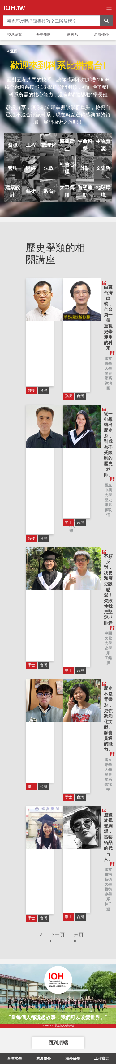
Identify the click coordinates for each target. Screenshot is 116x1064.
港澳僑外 (101, 34)
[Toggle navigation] (109, 8)
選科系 (72, 34)
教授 (31, 390)
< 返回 (12, 51)
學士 (68, 522)
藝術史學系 (108, 894)
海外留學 (72, 1058)
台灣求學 (14, 1058)
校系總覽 (14, 34)
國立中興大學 (108, 490)
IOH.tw (14, 8)
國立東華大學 (108, 363)
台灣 (43, 390)
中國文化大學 (108, 638)
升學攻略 (43, 34)
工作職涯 (101, 1058)
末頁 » (79, 937)
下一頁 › (57, 937)
